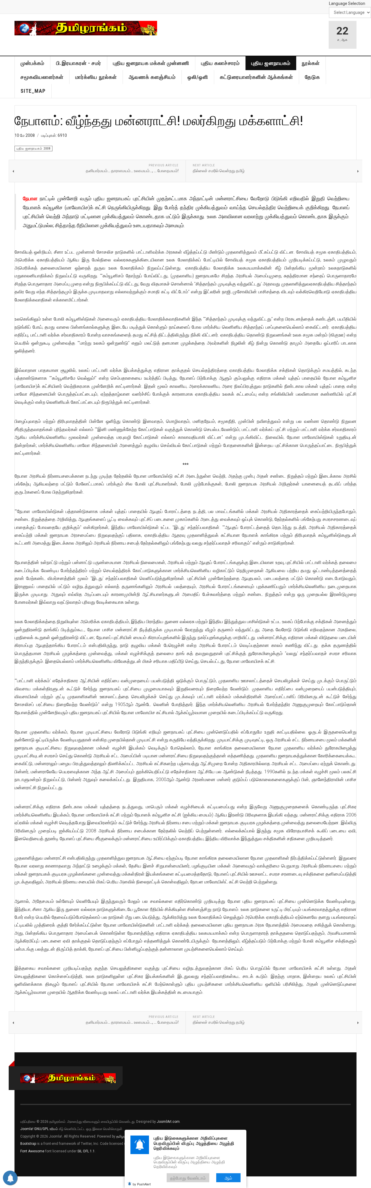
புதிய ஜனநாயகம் (270, 63)
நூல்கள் (311, 63)
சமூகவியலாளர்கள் (42, 77)
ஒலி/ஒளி (198, 77)
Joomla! (26, 1129)
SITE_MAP (33, 91)
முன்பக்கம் (32, 63)
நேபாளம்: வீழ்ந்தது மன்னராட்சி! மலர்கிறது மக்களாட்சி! (158, 120)
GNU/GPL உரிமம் (46, 1129)
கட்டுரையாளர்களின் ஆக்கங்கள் (256, 77)
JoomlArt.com (168, 1122)
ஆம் (228, 1178)
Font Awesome (32, 1151)
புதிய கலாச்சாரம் (220, 63)
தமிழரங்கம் (124, 1136)
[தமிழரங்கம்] (85, 28)
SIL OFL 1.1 (86, 1151)
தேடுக (312, 77)
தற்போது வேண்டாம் (188, 1178)
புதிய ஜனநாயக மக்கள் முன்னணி (151, 63)
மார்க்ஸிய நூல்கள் (96, 77)
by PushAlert (142, 1184)
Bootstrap (28, 1144)
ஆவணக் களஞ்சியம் (152, 77)
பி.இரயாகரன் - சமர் (78, 63)
